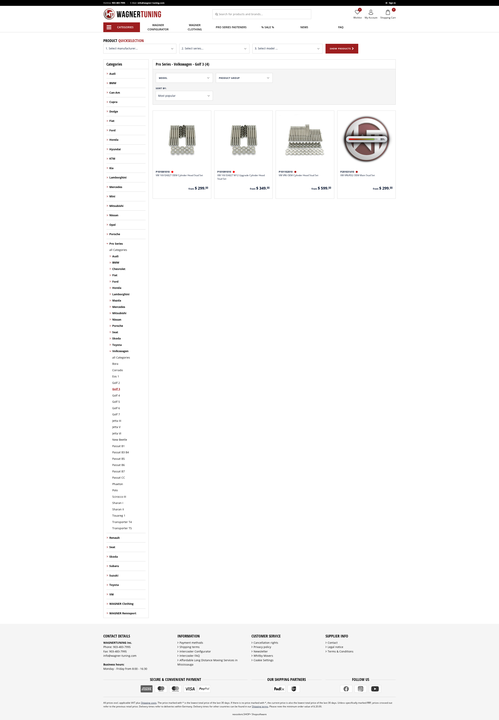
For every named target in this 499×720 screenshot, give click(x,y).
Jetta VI (116, 433)
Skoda (116, 338)
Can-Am (114, 92)
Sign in (392, 2)
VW (111, 594)
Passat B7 (118, 471)
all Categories (118, 250)
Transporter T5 (122, 528)
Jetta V (116, 427)
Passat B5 (118, 459)
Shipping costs (149, 702)
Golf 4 (116, 395)
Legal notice (335, 647)
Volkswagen (120, 351)
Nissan (113, 215)
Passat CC (118, 477)
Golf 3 (116, 389)
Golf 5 (116, 402)
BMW (112, 83)
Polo (115, 490)
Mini (112, 196)
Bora (115, 364)
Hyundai (115, 149)
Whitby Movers (263, 656)
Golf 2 (116, 383)
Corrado (117, 370)
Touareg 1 (118, 515)
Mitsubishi (116, 206)
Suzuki (113, 575)
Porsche (114, 234)
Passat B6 (118, 465)
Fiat (111, 121)
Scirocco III (119, 496)
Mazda (116, 300)
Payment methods (191, 642)
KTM (112, 158)
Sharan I (117, 503)
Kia (111, 168)
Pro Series (116, 243)
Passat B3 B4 (120, 452)
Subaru (114, 566)
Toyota (117, 345)
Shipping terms (190, 647)
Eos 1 (115, 376)
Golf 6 (116, 408)
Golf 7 (116, 414)
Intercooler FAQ (190, 656)
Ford (112, 130)
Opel (112, 225)
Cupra (113, 102)
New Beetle (119, 439)
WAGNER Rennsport (122, 613)
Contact (333, 642)
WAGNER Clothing (121, 604)
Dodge (113, 111)
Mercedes (115, 187)
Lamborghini (118, 177)
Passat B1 (118, 446)
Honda (113, 140)
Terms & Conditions (340, 651)
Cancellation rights (266, 642)
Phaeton (117, 484)
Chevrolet (118, 269)
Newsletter (261, 651)
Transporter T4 (122, 522)
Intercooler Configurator (195, 651)
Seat (115, 332)
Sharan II (118, 509)
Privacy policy (262, 647)
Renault (114, 538)
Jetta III (116, 421)
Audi (112, 74)
